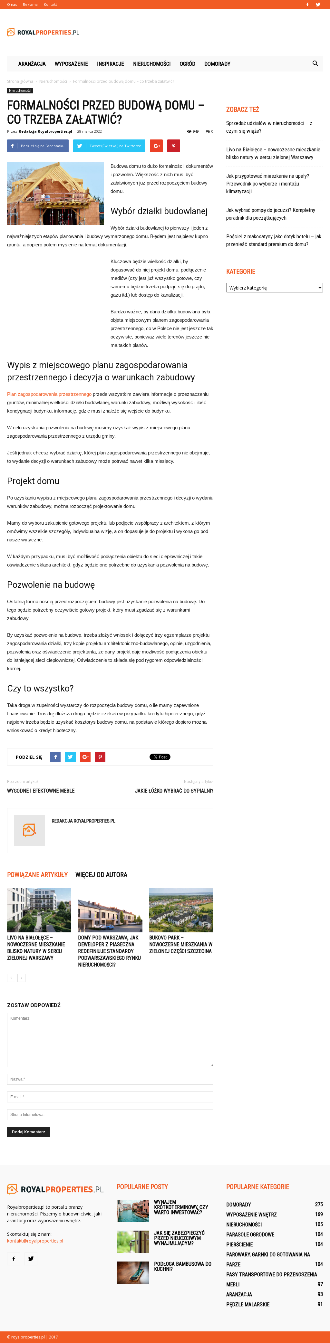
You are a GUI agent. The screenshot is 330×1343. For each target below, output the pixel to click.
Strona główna (20, 81)
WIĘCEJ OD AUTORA (101, 875)
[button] (315, 63)
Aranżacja (32, 64)
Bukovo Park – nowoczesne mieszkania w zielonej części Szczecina (180, 944)
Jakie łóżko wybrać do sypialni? (174, 791)
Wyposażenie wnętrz (251, 1215)
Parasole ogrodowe (250, 1235)
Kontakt (50, 4)
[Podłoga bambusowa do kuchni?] (133, 1273)
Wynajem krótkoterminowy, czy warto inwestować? (181, 1207)
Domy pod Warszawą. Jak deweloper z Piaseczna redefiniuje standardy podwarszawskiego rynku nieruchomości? (109, 951)
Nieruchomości (152, 64)
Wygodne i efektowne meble (40, 791)
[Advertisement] (205, 32)
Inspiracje (110, 64)
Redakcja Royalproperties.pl (45, 131)
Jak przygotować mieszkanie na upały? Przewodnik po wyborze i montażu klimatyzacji (267, 184)
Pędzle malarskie (247, 1304)
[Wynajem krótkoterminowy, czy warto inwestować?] (133, 1211)
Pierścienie (239, 1245)
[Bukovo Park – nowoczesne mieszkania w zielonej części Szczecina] (181, 910)
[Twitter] (318, 4)
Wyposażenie (71, 64)
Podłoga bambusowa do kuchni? (182, 1266)
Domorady (217, 64)
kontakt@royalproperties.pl (35, 1241)
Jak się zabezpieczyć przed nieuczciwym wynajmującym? (179, 1238)
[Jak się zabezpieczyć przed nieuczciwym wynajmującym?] (133, 1242)
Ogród (187, 64)
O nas (12, 4)
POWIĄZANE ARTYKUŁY (37, 875)
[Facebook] (307, 4)
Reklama (30, 4)
